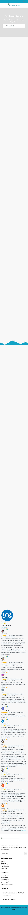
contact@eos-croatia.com (9, 899)
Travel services (4, 877)
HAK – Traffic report (5, 881)
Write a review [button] (4, 627)
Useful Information (5, 875)
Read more (23, 830)
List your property (5, 866)
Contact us (3, 863)
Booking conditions (5, 864)
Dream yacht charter (5, 882)
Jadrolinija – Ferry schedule (7, 884)
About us (3, 861)
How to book (4, 868)
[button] (24, 1)
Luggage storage (5, 879)
